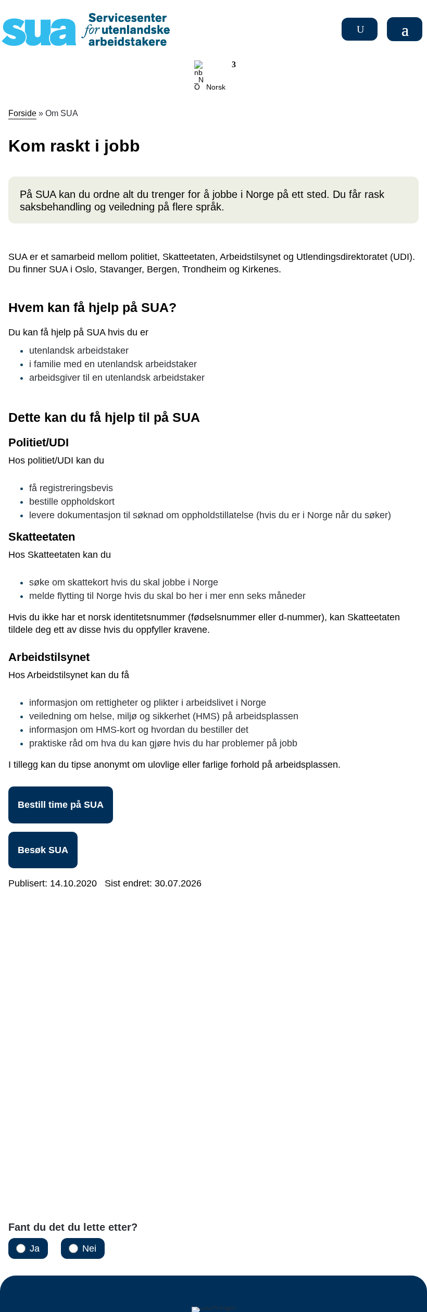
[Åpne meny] (406, 29)
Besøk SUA (43, 850)
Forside (22, 113)
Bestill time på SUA (61, 804)
